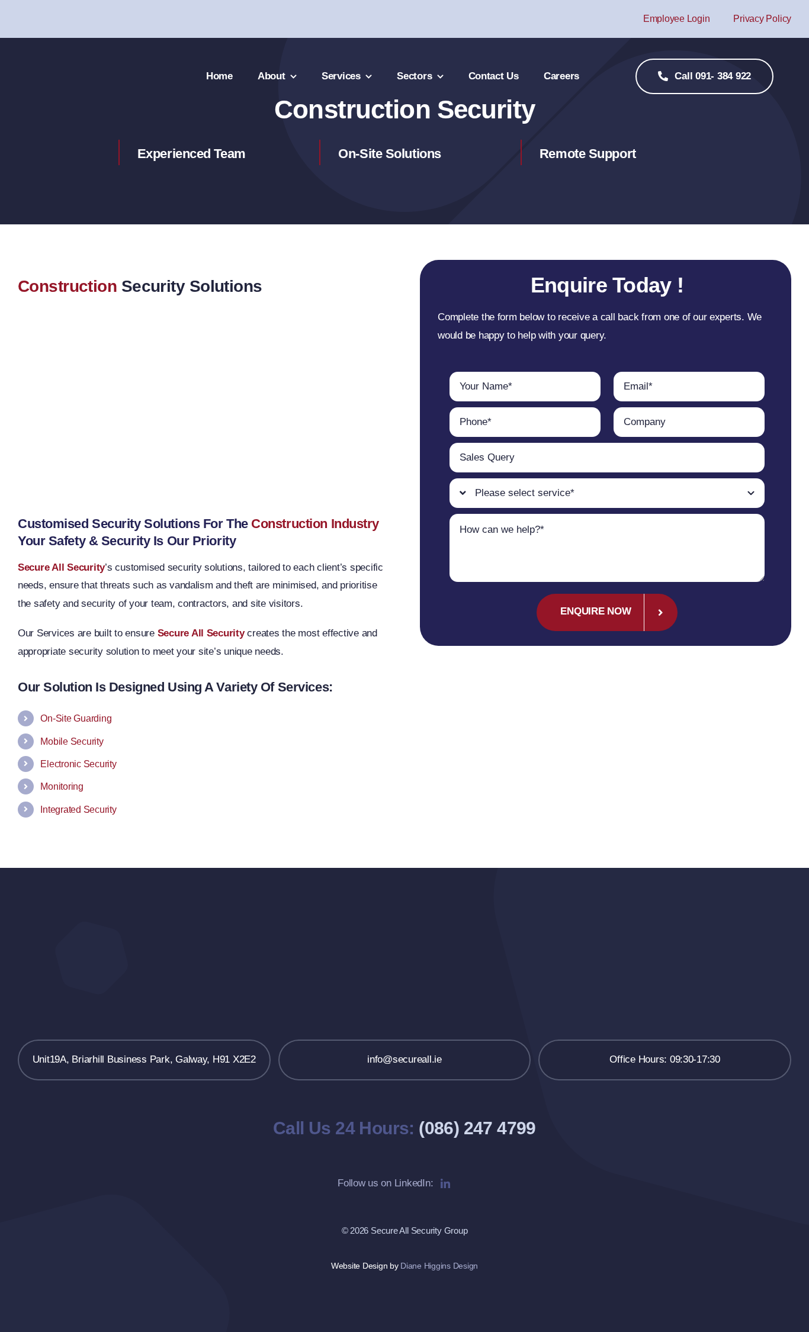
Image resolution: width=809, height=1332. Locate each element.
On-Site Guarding (75, 718)
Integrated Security (78, 810)
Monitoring (61, 786)
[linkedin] (445, 1183)
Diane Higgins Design (439, 1265)
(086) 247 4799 (477, 1128)
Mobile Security (71, 741)
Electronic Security (78, 764)
